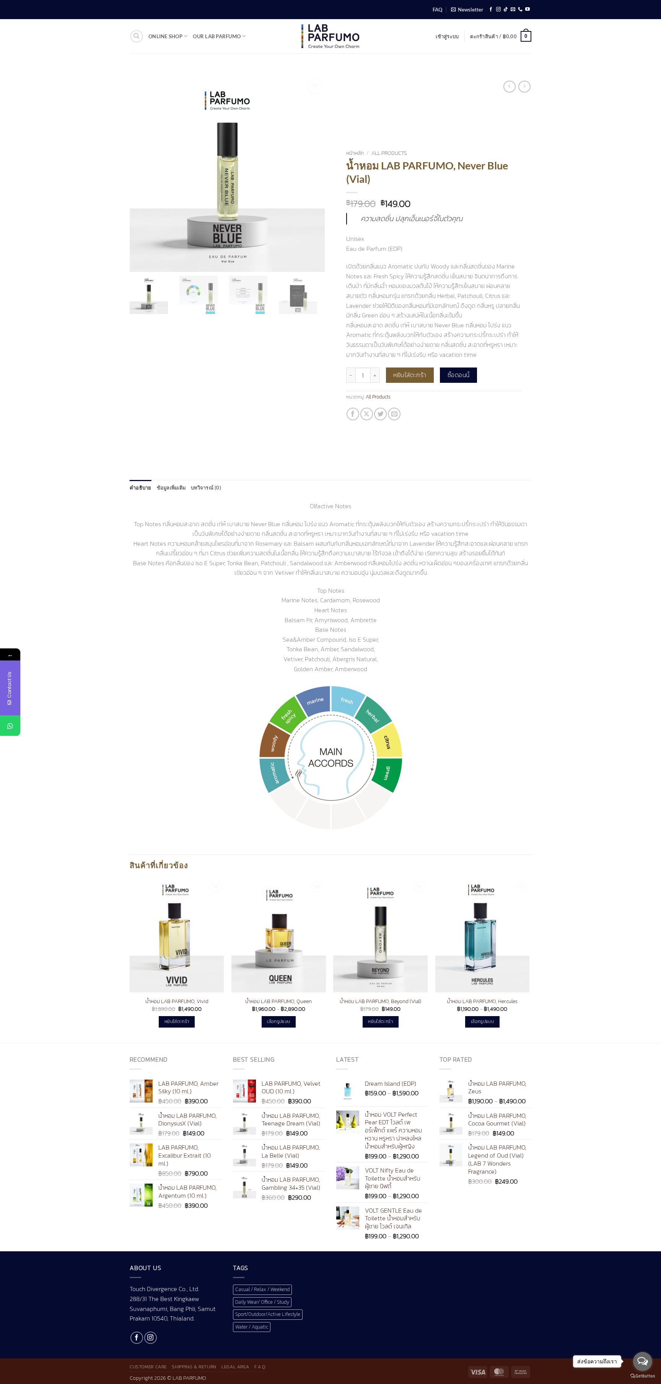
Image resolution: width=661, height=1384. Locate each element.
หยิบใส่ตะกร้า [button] (176, 1021)
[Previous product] (524, 87)
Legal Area (235, 1366)
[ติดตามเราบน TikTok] (505, 9)
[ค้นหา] (136, 36)
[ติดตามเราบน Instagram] (498, 9)
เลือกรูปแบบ (278, 1021)
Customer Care (148, 1366)
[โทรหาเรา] (520, 9)
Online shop (165, 36)
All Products (389, 153)
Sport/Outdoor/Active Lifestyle (267, 1314)
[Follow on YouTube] (527, 9)
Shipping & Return (194, 1366)
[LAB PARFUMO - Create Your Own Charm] (330, 36)
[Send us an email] (513, 9)
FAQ (437, 10)
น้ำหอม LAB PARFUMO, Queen (278, 1001)
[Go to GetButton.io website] (642, 1376)
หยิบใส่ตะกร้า (410, 375)
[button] (467, 10)
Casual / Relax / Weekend (262, 1289)
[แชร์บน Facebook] (353, 414)
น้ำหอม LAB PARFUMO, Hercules (482, 1001)
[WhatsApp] (10, 726)
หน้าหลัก (355, 153)
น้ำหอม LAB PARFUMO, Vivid (176, 1001)
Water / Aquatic (251, 1326)
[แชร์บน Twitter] (380, 414)
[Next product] (509, 87)
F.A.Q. (260, 1366)
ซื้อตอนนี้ (459, 375)
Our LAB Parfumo (217, 36)
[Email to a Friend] (394, 414)
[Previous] (130, 960)
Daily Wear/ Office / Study (262, 1302)
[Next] (529, 960)
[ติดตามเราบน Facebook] (490, 9)
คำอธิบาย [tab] (140, 488)
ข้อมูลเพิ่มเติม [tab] (171, 488)
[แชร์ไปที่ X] (366, 414)
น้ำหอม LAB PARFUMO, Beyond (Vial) (380, 1001)
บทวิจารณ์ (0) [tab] (206, 488)
